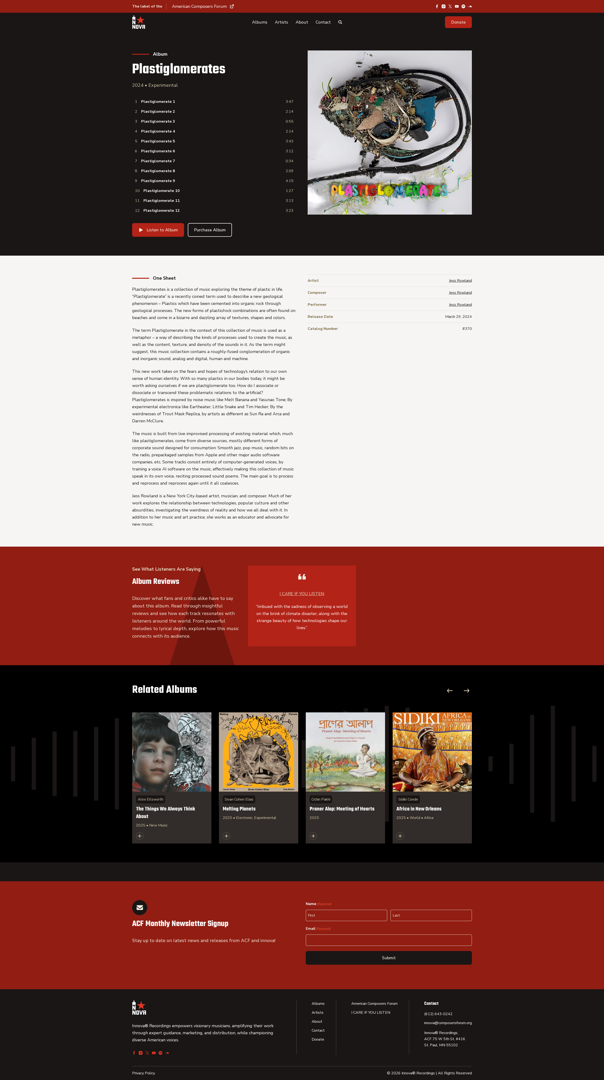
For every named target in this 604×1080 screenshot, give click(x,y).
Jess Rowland (460, 280)
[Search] (340, 22)
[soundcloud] (470, 6)
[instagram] (443, 6)
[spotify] (463, 6)
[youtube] (457, 6)
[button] (458, 22)
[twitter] (450, 6)
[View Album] (171, 777)
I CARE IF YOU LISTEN (302, 594)
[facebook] (437, 6)
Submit (389, 958)
